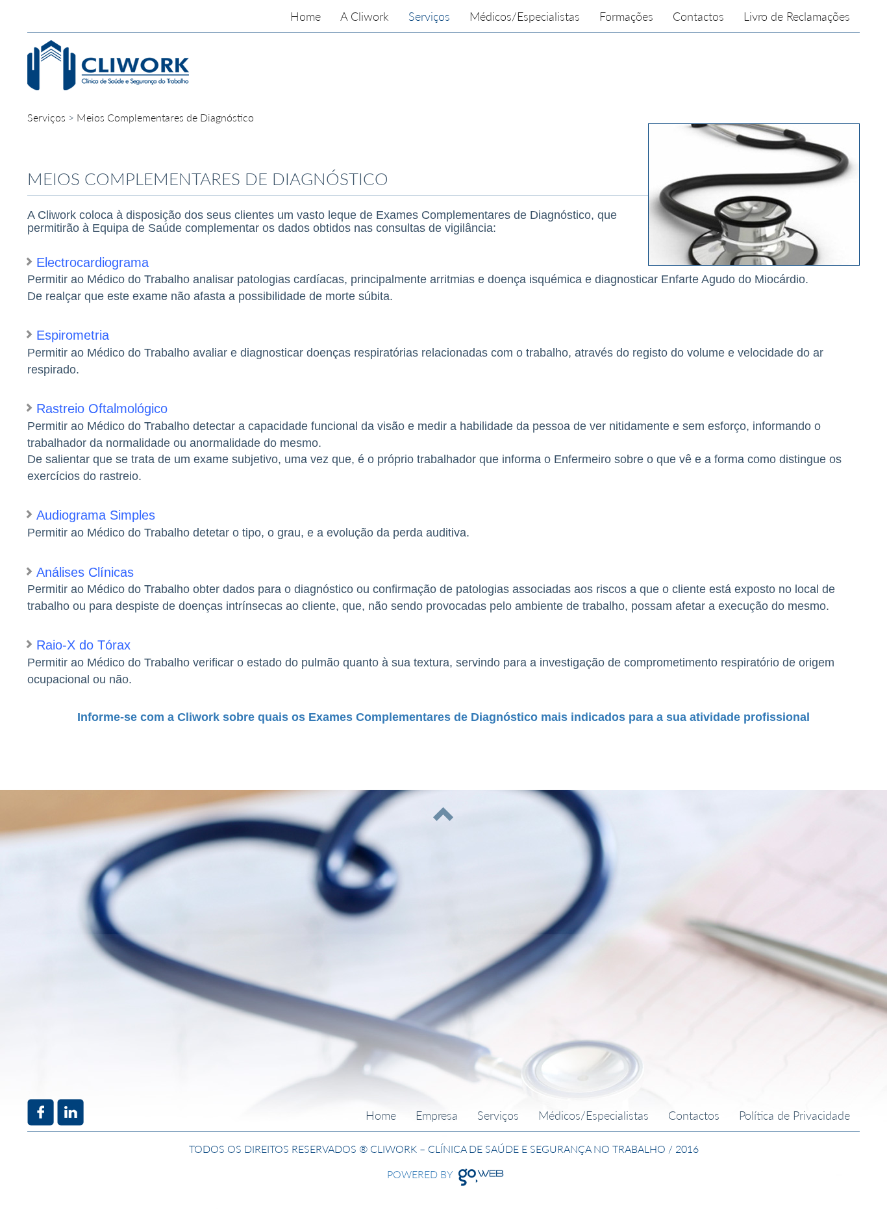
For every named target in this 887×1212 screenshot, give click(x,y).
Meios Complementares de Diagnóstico (165, 117)
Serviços (46, 117)
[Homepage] (187, 65)
